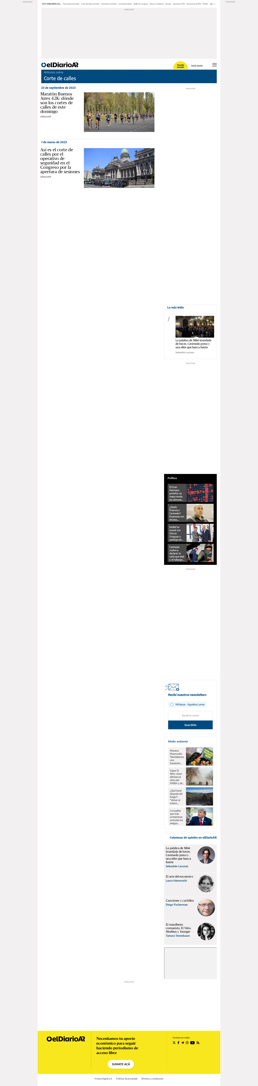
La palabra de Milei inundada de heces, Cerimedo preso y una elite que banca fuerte (193, 343)
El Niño (205, 4)
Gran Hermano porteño (90, 4)
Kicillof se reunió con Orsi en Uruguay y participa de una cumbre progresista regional (175, 533)
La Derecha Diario (125, 4)
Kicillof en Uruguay (141, 4)
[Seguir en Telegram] (182, 1042)
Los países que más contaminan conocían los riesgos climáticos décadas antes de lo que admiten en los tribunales (176, 817)
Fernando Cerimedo (109, 4)
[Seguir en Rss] (198, 1042)
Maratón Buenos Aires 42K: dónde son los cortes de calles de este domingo (57, 102)
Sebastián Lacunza (185, 352)
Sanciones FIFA (179, 4)
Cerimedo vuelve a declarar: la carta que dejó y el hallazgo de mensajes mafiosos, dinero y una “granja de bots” (176, 553)
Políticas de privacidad (126, 1078)
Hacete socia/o (180, 66)
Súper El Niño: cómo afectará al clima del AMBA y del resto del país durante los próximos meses (177, 777)
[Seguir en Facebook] (178, 1042)
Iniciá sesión (197, 66)
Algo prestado (215, 4)
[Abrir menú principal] (214, 64)
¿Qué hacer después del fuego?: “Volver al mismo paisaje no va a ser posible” (177, 797)
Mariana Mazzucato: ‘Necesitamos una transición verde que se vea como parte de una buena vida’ (177, 757)
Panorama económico (71, 4)
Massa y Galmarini (157, 4)
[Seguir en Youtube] (192, 1042)
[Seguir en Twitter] (174, 1042)
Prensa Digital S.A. (104, 1078)
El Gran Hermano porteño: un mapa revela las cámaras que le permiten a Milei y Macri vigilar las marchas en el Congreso (176, 493)
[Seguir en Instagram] (187, 1042)
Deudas (168, 4)
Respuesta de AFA (194, 4)
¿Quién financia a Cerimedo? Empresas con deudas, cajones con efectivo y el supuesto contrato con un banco (176, 513)
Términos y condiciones (152, 1078)
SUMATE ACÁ (121, 1064)
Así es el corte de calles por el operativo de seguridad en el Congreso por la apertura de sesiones (60, 160)
